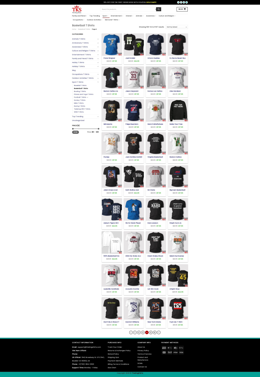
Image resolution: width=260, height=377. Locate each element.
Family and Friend (78, 16)
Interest (129, 16)
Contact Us (142, 367)
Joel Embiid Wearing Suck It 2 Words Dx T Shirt (133, 58)
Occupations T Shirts (80, 74)
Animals (139, 16)
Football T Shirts (80, 97)
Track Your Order (115, 347)
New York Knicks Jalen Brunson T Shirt (154, 322)
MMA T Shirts (79, 103)
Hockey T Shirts (80, 100)
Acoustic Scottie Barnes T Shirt (132, 289)
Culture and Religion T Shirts (83, 51)
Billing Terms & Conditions (118, 364)
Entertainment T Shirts (81, 54)
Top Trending (95, 16)
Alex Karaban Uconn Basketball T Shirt (178, 91)
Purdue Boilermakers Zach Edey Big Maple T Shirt (111, 157)
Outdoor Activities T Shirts (83, 78)
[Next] (158, 332)
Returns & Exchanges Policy (119, 350)
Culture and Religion (166, 16)
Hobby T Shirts (78, 62)
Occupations (78, 20)
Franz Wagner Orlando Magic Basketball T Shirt (111, 58)
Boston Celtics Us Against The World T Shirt (111, 91)
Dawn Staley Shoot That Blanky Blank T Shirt (156, 256)
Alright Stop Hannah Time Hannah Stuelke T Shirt (177, 289)
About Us (141, 347)
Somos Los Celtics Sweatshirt (155, 91)
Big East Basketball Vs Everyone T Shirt (178, 190)
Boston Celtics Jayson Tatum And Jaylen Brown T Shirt (177, 157)
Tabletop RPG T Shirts (82, 109)
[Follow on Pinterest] (184, 2)
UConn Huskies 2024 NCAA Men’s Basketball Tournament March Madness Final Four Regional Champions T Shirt (156, 58)
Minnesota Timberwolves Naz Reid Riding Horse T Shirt (111, 124)
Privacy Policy (143, 350)
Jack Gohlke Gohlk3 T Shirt (134, 157)
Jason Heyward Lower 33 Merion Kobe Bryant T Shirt (134, 91)
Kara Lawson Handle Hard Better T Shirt (156, 223)
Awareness (150, 16)
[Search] (158, 9)
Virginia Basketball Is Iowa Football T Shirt (155, 157)
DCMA (140, 363)
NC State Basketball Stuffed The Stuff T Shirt (155, 190)
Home (74, 29)
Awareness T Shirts (80, 47)
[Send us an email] (181, 2)
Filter (75, 132)
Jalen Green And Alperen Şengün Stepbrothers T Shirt (111, 190)
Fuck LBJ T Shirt (176, 322)
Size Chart (112, 367)
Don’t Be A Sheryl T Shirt (111, 322)
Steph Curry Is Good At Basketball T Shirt (178, 223)
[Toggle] (98, 39)
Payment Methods (115, 361)
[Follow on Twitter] (178, 2)
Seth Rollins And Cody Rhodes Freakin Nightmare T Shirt (133, 190)
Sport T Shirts (77, 82)
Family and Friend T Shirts (82, 58)
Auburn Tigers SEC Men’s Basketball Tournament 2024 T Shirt (112, 223)
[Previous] (131, 332)
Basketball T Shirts (84, 29)
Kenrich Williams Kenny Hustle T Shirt (134, 322)
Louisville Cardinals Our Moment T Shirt (112, 289)
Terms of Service (145, 354)
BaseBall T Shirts (80, 85)
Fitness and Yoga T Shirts (83, 94)
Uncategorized (78, 120)
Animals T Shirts (78, 39)
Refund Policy (113, 354)
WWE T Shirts (79, 112)
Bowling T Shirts (80, 91)
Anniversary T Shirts (80, 43)
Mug (74, 70)
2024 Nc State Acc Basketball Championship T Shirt (133, 256)
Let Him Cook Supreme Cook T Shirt (154, 289)
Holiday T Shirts (78, 66)
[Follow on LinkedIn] (186, 2)
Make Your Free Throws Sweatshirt (177, 124)
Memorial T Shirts (111, 20)
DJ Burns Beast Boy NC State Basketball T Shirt (178, 58)
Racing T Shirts (79, 106)
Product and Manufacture (143, 358)
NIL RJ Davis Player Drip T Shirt (133, 223)
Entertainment (116, 16)
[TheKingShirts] (77, 9)
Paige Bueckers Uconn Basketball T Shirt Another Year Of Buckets (134, 124)
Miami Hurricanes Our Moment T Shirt (178, 256)
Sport (105, 16)
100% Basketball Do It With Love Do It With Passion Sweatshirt (111, 256)
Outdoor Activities (94, 20)
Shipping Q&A (113, 357)
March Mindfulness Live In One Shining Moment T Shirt (155, 124)
